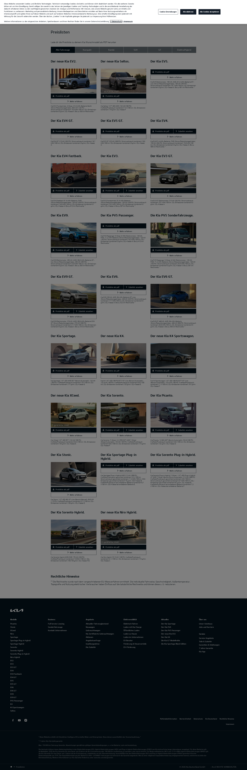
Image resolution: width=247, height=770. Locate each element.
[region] (123, 12)
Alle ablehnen (188, 12)
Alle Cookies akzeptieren (209, 12)
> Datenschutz (116, 21)
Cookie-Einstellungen (168, 12)
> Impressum (127, 21)
